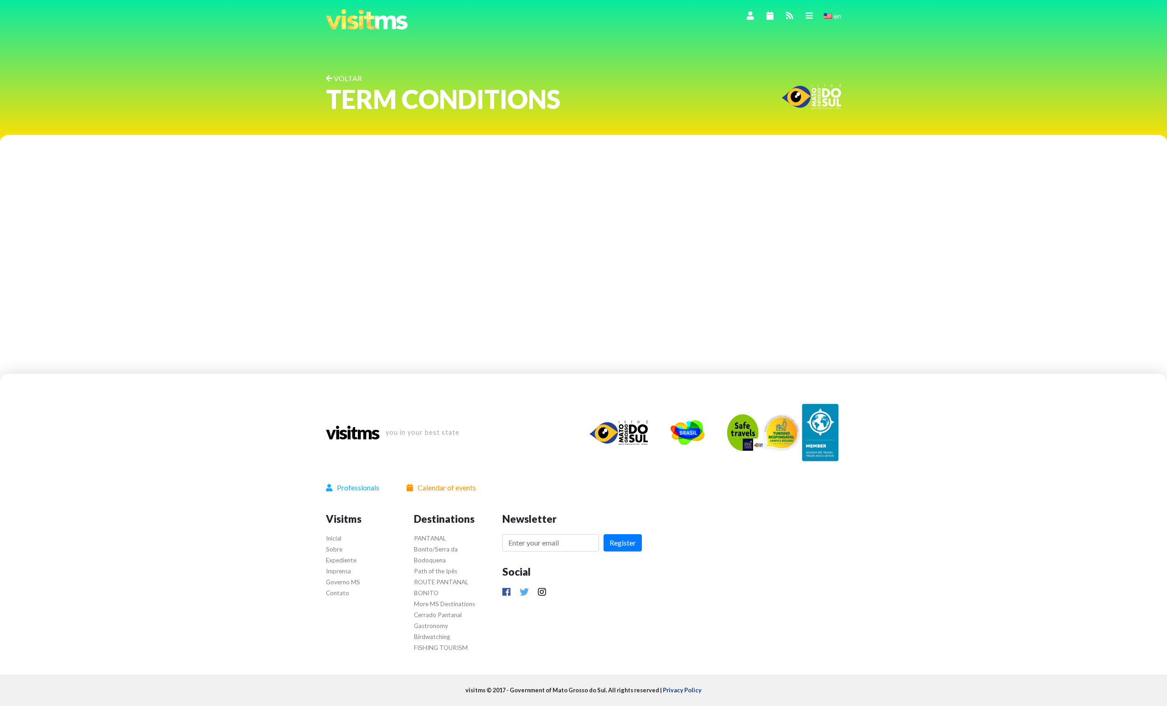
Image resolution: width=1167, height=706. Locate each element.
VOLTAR (347, 78)
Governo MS (343, 582)
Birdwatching (432, 636)
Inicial (333, 538)
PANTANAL (430, 538)
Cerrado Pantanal (438, 614)
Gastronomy (431, 625)
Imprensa (338, 571)
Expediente (341, 560)
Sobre (334, 549)
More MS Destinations (444, 604)
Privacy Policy (682, 690)
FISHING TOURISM (441, 647)
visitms (352, 432)
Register (622, 542)
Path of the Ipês (435, 571)
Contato (337, 593)
